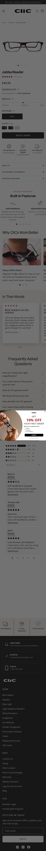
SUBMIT (33, 435)
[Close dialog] (45, 411)
